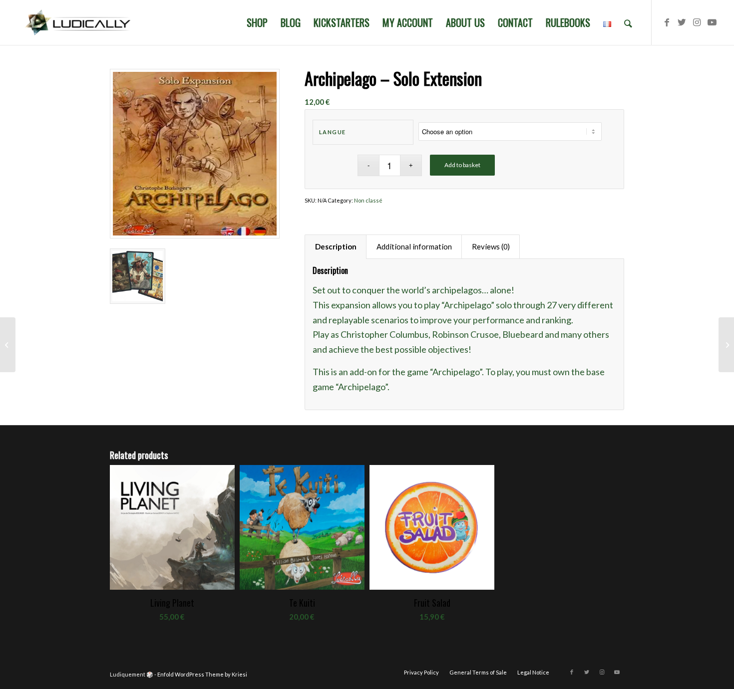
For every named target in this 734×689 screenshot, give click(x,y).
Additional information (414, 246)
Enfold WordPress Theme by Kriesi (202, 674)
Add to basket (462, 165)
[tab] (336, 246)
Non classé (368, 200)
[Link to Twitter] (682, 21)
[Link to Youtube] (712, 21)
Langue (332, 132)
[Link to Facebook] (667, 21)
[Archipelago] (7, 344)
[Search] (628, 22)
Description (336, 246)
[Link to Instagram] (697, 21)
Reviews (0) (491, 246)
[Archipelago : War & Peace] (726, 344)
